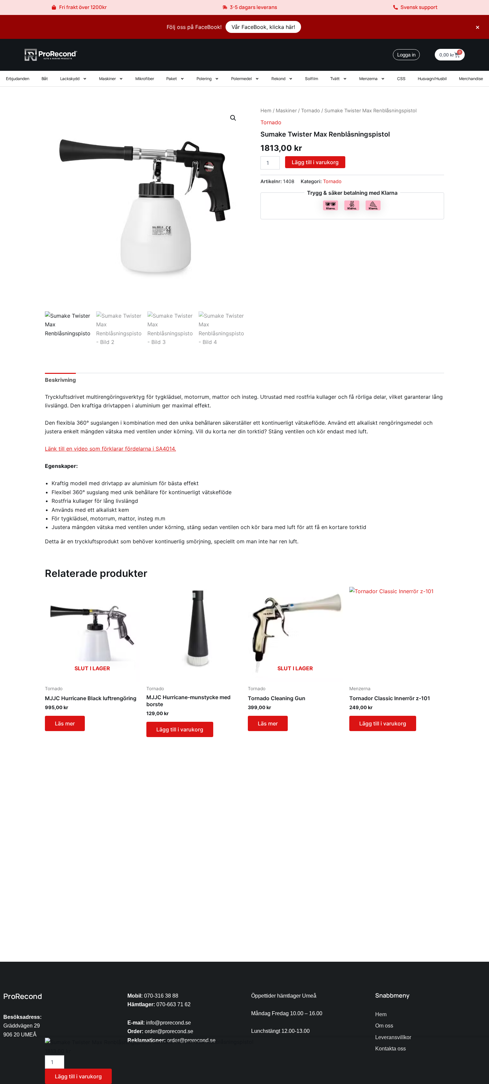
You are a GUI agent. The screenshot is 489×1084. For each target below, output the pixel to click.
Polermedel (241, 78)
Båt (45, 78)
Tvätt (335, 78)
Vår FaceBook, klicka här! (263, 27)
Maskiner (107, 78)
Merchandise (471, 78)
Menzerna (368, 78)
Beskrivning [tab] (60, 380)
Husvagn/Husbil (432, 78)
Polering (204, 78)
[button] (233, 118)
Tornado (310, 111)
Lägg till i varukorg (315, 162)
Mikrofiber (144, 78)
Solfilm (311, 78)
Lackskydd (70, 78)
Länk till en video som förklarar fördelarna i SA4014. (110, 448)
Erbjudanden (17, 78)
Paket (171, 78)
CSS (401, 78)
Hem (265, 111)
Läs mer (65, 723)
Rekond (278, 78)
